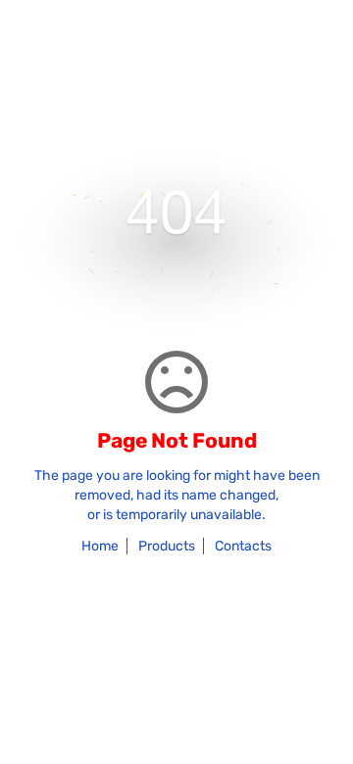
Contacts (243, 546)
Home (100, 546)
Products (166, 546)
